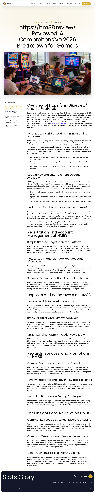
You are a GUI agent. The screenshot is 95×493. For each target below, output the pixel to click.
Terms (86, 488)
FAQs (68, 482)
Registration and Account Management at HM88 (11, 112)
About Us (75, 488)
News (63, 482)
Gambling (36, 22)
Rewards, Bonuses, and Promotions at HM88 (11, 121)
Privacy (81, 488)
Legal (90, 488)
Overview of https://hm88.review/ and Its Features (13, 107)
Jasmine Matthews (57, 22)
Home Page (55, 482)
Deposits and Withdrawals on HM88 (12, 116)
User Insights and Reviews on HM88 (12, 126)
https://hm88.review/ (59, 123)
